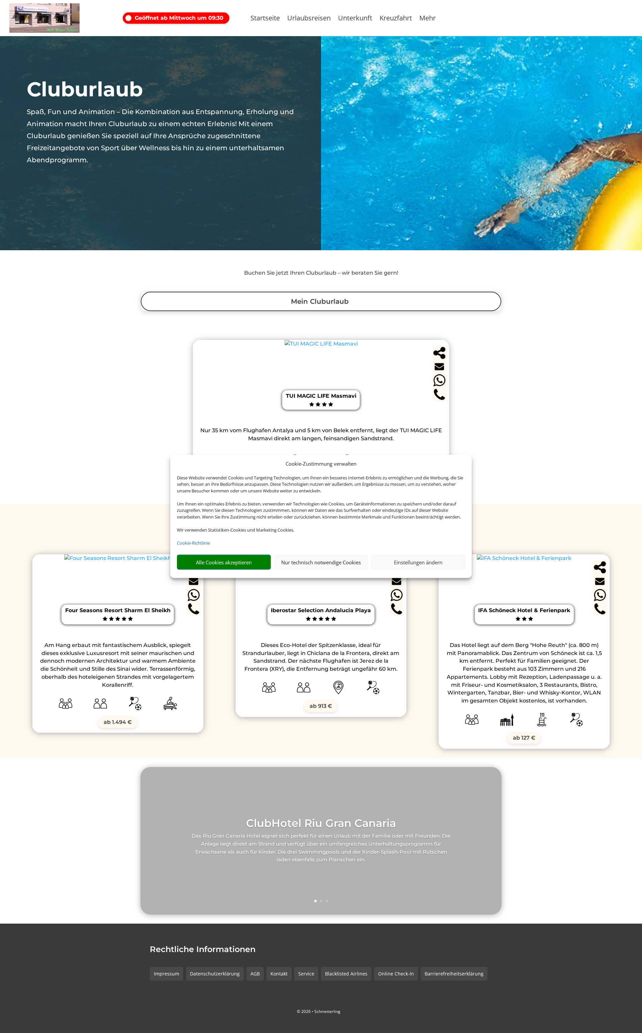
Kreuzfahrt (396, 19)
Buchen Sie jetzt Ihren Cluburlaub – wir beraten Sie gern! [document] (321, 273)
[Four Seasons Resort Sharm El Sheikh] (118, 558)
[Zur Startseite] (44, 18)
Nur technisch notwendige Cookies (321, 562)
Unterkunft (355, 19)
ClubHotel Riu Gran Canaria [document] (321, 824)
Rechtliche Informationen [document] (202, 949)
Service (306, 973)
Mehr (427, 19)
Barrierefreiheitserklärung (454, 973)
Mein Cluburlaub (320, 301)
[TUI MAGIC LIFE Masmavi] (321, 344)
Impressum (166, 973)
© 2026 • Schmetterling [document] (318, 1011)
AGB (255, 973)
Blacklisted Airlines (346, 973)
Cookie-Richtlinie (193, 543)
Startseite (265, 19)
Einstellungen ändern (418, 562)
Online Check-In (396, 973)
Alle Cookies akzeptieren (224, 562)
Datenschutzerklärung (215, 973)
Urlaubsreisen (309, 19)
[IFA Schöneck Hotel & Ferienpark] (524, 558)
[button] (181, 18)
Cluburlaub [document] (85, 89)
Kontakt (279, 973)
